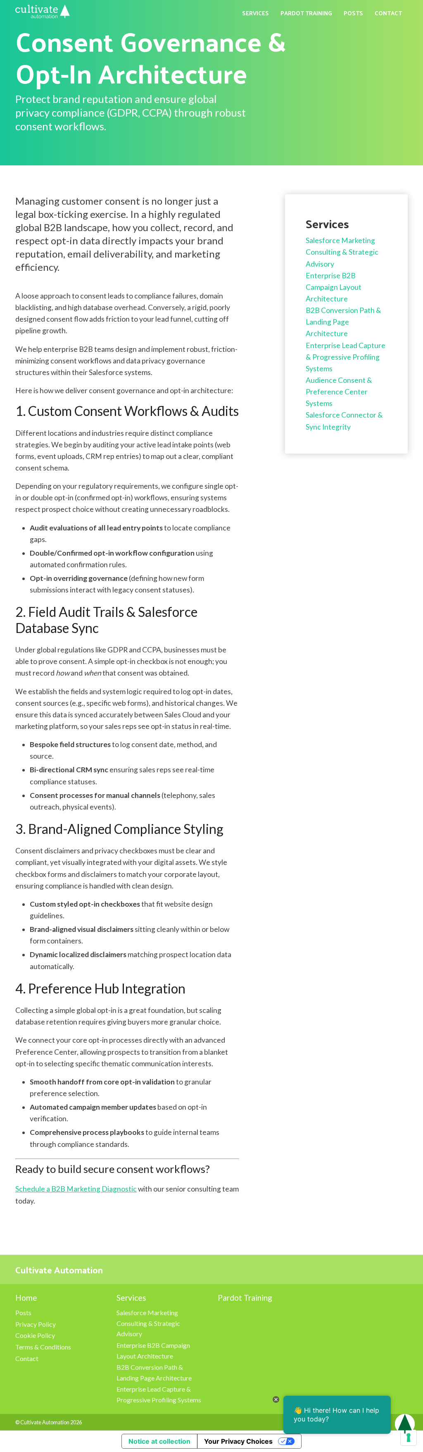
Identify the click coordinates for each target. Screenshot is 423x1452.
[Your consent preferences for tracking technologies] (408, 1437)
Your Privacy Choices (238, 1441)
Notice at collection (159, 1441)
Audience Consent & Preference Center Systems (339, 392)
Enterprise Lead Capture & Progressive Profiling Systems (345, 357)
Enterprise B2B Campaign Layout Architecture (333, 287)
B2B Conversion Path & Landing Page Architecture (343, 322)
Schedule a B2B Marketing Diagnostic (76, 1189)
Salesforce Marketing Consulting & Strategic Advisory (342, 252)
